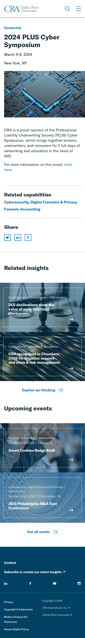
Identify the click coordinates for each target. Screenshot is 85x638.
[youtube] (54, 583)
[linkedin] (5, 583)
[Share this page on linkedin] (17, 237)
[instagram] (79, 583)
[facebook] (30, 583)
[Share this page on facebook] (28, 237)
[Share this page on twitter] (7, 237)
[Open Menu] (78, 8)
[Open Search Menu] (67, 8)
